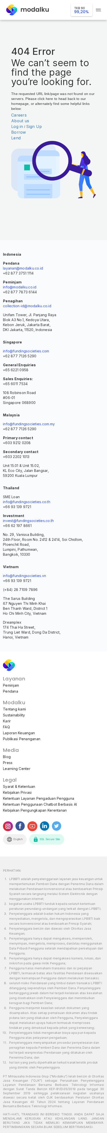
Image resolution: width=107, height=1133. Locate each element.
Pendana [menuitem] (10, 691)
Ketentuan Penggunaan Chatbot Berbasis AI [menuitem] (40, 804)
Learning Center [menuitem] (16, 768)
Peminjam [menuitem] (11, 685)
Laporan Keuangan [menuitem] (19, 733)
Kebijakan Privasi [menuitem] (17, 792)
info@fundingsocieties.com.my (29, 424)
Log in (17, 126)
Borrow (18, 132)
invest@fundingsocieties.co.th (28, 521)
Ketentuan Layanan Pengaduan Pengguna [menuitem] (38, 798)
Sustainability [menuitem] (14, 715)
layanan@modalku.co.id (23, 268)
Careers (19, 115)
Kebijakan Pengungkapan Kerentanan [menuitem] (35, 810)
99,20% (81, 10)
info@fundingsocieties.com (26, 351)
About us (20, 120)
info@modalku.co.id (20, 287)
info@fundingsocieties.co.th (26, 502)
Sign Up (34, 126)
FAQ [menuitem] (6, 727)
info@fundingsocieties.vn (24, 576)
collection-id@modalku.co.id (27, 306)
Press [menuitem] (7, 763)
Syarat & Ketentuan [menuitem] (19, 786)
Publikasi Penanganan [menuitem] (21, 739)
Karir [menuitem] (7, 721)
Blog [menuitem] (7, 757)
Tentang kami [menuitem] (14, 709)
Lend (16, 137)
